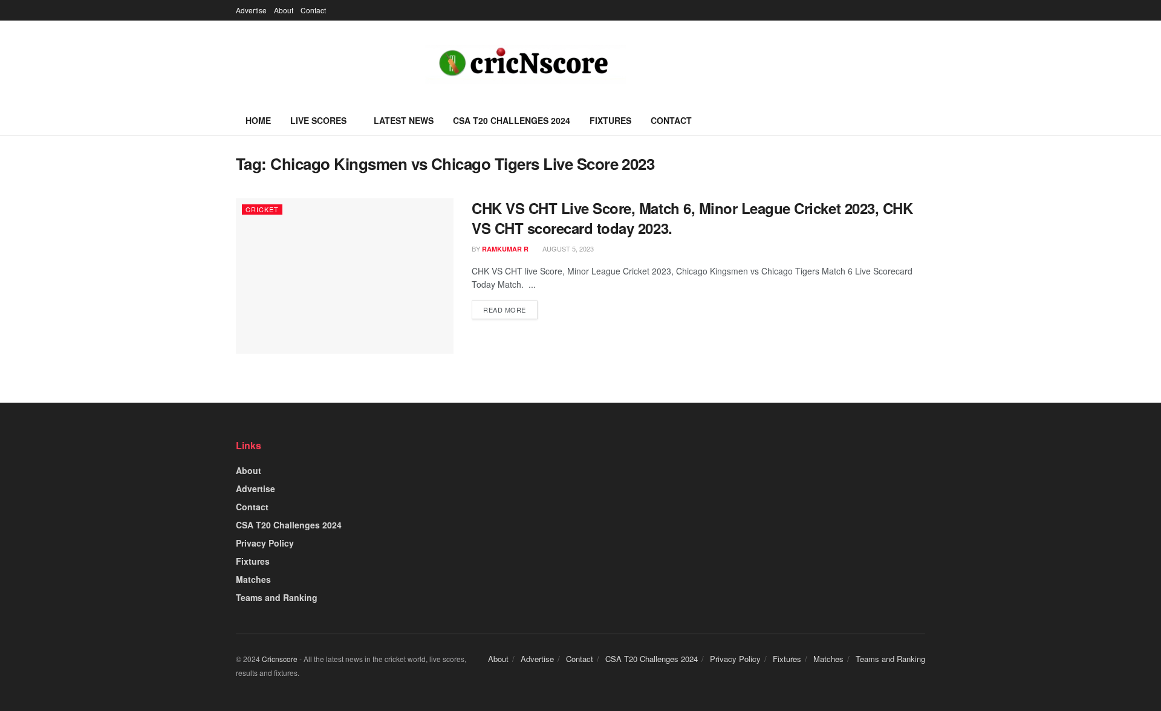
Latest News (404, 120)
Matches (253, 579)
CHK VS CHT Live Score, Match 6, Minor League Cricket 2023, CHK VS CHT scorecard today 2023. (692, 218)
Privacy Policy (265, 543)
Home (258, 120)
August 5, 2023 (567, 248)
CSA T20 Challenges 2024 (511, 120)
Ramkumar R (505, 248)
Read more (504, 309)
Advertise (251, 10)
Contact (313, 10)
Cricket (262, 209)
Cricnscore (280, 659)
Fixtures (610, 120)
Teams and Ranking (276, 597)
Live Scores (318, 120)
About (283, 10)
